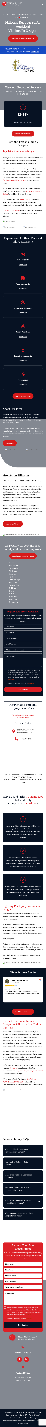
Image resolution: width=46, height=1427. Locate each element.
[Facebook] (19, 1359)
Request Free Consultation (23, 38)
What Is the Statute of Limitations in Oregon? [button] (18, 1176)
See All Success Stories (23, 1012)
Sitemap (33, 1418)
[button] (43, 4)
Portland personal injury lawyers (14, 180)
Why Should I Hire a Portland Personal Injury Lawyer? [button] (16, 1150)
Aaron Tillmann (25, 199)
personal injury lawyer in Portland (31, 1071)
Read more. (35, 52)
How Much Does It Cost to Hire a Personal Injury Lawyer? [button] (18, 1189)
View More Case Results (23, 133)
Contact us (13, 1068)
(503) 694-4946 (26, 739)
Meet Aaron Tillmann (13, 524)
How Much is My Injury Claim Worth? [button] (16, 1163)
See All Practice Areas (23, 396)
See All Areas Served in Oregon (23, 556)
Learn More (10, 443)
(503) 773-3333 (23, 1353)
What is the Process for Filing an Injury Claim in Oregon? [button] (18, 1201)
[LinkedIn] (26, 1359)
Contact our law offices (11, 210)
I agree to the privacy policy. (21, 683)
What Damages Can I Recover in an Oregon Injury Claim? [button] (19, 1214)
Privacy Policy (24, 1418)
